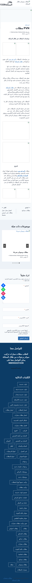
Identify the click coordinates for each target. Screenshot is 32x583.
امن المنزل (24, 451)
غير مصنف (27, 25)
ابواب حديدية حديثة (21, 389)
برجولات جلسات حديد (20, 467)
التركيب (25, 430)
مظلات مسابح (26, 209)
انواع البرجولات (11, 451)
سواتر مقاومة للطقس (20, 518)
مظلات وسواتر (22, 565)
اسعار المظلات (22, 410)
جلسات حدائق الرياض (20, 498)
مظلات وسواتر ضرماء (20, 252)
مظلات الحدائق (22, 534)
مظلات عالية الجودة (21, 549)
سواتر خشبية (23, 508)
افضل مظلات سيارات (20, 425)
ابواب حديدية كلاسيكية (20, 400)
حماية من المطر (22, 503)
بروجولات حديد (22, 477)
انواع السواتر (23, 456)
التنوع (15, 430)
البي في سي (12, 59)
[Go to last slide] (27, 246)
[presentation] (16, 239)
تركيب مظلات (23, 487)
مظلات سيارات (22, 544)
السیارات (25, 175)
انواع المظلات (10, 456)
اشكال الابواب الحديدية (20, 420)
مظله (11, 565)
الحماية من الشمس (21, 441)
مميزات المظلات (22, 570)
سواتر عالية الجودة (21, 513)
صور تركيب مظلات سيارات (19, 523)
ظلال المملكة (19, 61)
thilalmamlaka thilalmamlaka (18, 32)
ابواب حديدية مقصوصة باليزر (18, 405)
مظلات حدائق (23, 539)
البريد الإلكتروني (23, 318)
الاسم (26, 309)
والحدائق (19, 175)
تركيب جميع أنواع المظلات (19, 482)
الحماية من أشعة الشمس (19, 436)
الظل (11, 446)
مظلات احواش (13, 528)
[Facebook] (3, 285)
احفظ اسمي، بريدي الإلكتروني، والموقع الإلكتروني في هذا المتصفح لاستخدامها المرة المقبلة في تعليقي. (16, 332)
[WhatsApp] (3, 289)
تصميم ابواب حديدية (21, 492)
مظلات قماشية (22, 554)
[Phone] (3, 297)
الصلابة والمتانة (22, 446)
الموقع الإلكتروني (24, 326)
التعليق (26, 286)
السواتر (8, 441)
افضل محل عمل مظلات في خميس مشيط (7, 211)
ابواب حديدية (23, 384)
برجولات (24, 461)
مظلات (25, 528)
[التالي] (4, 246)
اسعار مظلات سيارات (21, 415)
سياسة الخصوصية (16, 368)
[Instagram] (3, 293)
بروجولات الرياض (22, 472)
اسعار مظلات (9, 410)
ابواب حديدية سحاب (21, 394)
